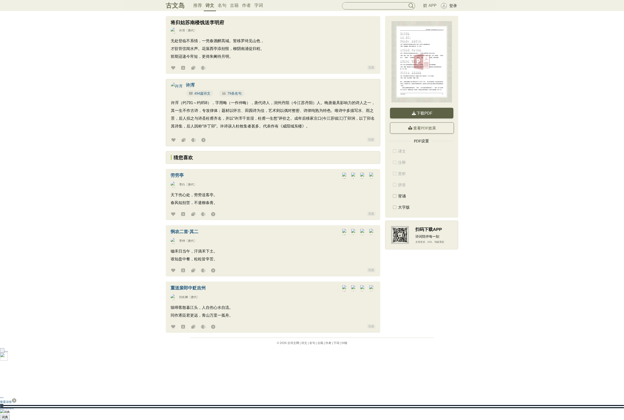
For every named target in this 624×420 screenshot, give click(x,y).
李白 (182, 184)
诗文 (209, 5)
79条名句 (234, 93)
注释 (402, 162)
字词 (258, 5)
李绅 (182, 241)
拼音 (402, 185)
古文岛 (175, 5)
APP (433, 5)
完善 (371, 67)
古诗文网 (293, 343)
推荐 (197, 5)
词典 (5, 417)
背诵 (402, 196)
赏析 (402, 174)
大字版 (404, 207)
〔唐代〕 (191, 30)
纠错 (344, 343)
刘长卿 (183, 297)
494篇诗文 (202, 93)
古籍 (234, 5)
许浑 (182, 30)
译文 (402, 151)
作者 (246, 5)
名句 (222, 5)
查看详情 (6, 402)
